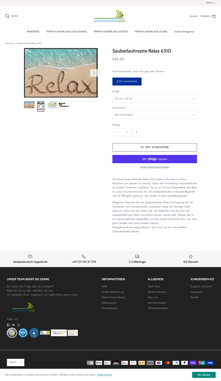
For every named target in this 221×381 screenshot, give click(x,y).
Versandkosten (110, 308)
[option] (61, 73)
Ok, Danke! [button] (204, 374)
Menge (116, 125)
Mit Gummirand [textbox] (124, 115)
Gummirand (119, 108)
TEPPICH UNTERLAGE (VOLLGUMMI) (66, 31)
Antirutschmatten (157, 303)
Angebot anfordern (201, 286)
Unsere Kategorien (184, 31)
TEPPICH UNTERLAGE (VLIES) (151, 31)
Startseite (9, 43)
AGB (104, 286)
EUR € (209, 2)
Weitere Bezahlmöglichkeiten (154, 167)
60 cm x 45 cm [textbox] (123, 98)
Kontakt (195, 297)
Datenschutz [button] (104, 374)
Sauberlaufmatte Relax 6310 (29, 43)
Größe (115, 91)
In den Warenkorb (155, 147)
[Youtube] (13, 325)
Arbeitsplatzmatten (158, 308)
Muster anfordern (157, 292)
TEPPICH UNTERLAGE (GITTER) (111, 31)
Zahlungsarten (109, 303)
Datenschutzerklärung (113, 297)
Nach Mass (154, 286)
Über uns (153, 297)
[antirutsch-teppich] (110, 16)
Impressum (197, 292)
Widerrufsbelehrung (113, 292)
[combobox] (154, 99)
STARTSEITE (33, 31)
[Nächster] (94, 73)
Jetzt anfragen (127, 81)
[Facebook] (8, 325)
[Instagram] (18, 325)
